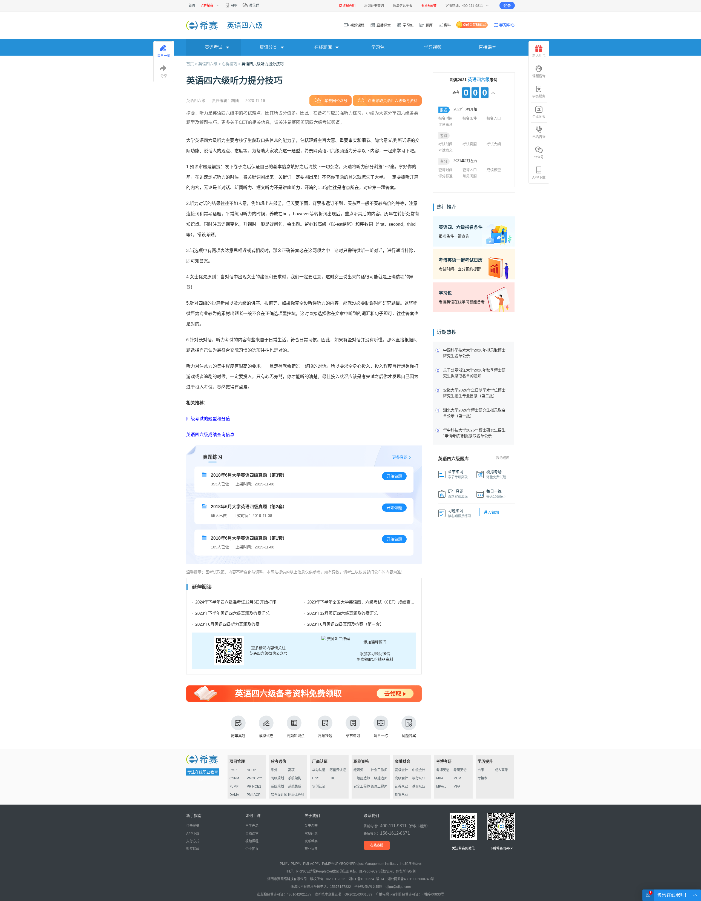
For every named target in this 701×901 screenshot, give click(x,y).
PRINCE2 (254, 786)
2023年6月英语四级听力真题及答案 (227, 624)
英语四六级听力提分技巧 (263, 64)
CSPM (234, 778)
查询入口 (469, 170)
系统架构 (294, 778)
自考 (481, 770)
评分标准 (445, 176)
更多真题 (399, 457)
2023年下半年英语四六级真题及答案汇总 (232, 613)
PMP (233, 770)
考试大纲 (494, 144)
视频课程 (356, 25)
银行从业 (418, 778)
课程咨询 (538, 76)
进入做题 (491, 512)
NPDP (251, 770)
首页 (192, 5)
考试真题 (469, 144)
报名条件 (469, 118)
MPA (456, 786)
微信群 (253, 5)
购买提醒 (192, 849)
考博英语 (442, 770)
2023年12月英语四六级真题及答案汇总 (342, 613)
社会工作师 (379, 770)
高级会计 (401, 778)
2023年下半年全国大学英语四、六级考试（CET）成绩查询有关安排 (369, 602)
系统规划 (277, 786)
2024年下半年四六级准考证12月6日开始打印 (235, 602)
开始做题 (394, 476)
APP (233, 5)
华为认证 (318, 770)
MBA (439, 778)
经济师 (358, 770)
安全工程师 (362, 786)
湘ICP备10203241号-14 (366, 879)
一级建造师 (362, 778)
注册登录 (192, 826)
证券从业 (401, 786)
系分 (274, 770)
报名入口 (494, 118)
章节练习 (353, 736)
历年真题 (238, 736)
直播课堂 (383, 25)
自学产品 (251, 826)
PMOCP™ (254, 778)
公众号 (539, 157)
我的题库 (502, 458)
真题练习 (212, 457)
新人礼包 (538, 56)
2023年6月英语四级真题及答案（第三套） (345, 624)
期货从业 (401, 795)
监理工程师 (379, 786)
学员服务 (538, 96)
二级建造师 (379, 778)
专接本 (482, 778)
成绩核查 (494, 170)
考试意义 (445, 150)
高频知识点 (295, 736)
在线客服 (376, 845)
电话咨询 (538, 137)
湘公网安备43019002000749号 (410, 879)
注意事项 (445, 124)
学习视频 (432, 47)
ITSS (315, 778)
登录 (507, 5)
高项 (291, 770)
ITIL (332, 778)
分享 (163, 76)
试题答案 (409, 736)
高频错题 (325, 736)
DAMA (234, 795)
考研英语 (460, 770)
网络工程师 (296, 795)
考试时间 (445, 144)
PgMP (234, 786)
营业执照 (311, 849)
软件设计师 (279, 795)
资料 (447, 25)
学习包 (407, 25)
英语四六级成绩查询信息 (210, 434)
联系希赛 (311, 841)
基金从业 (418, 786)
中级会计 (418, 770)
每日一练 (381, 736)
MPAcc (441, 786)
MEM (457, 778)
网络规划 (277, 778)
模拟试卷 (266, 736)
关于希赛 (311, 826)
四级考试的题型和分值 (208, 418)
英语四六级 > (210, 64)
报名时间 (445, 118)
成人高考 (501, 770)
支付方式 (192, 841)
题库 (428, 25)
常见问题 (469, 176)
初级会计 (401, 770)
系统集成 (294, 786)
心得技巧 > (232, 64)
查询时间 (445, 170)
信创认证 (318, 786)
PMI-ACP (253, 795)
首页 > (192, 64)
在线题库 (323, 47)
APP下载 (538, 177)
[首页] (202, 25)
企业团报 (538, 117)
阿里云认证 (337, 770)
